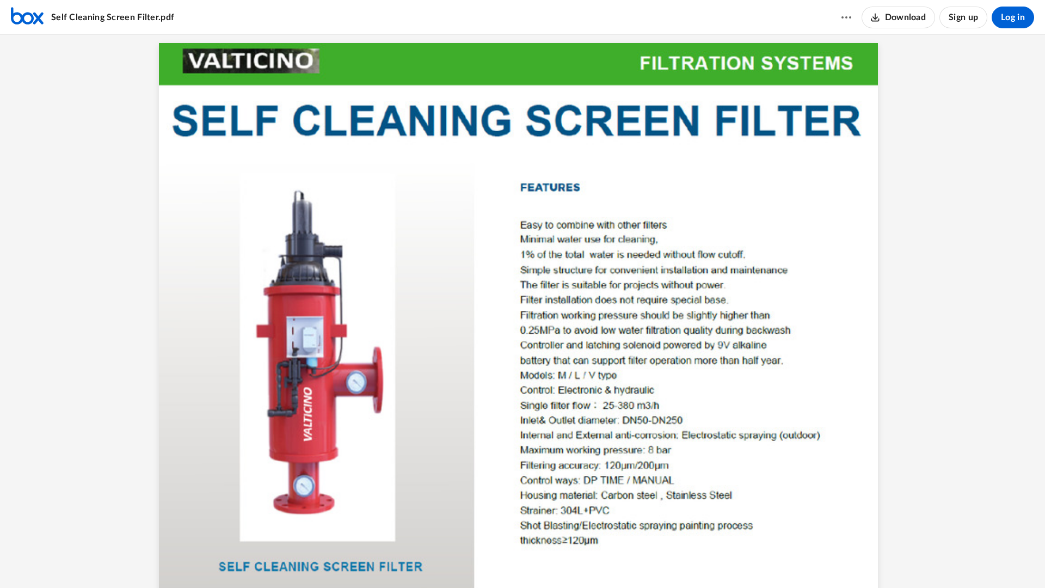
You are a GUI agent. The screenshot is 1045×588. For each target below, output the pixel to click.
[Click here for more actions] (846, 17)
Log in (1013, 17)
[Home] (27, 17)
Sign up (963, 17)
